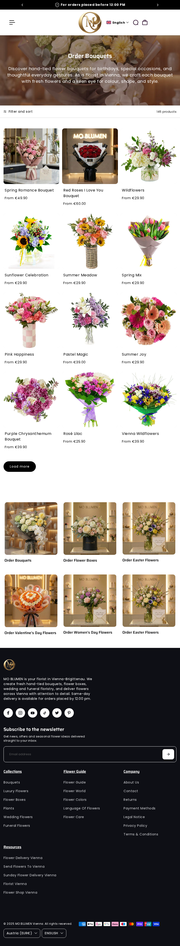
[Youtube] (32, 713)
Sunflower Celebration (27, 275)
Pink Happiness (19, 354)
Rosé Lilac (72, 433)
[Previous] (22, 5)
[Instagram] (20, 713)
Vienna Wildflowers (140, 433)
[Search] (135, 22)
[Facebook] (8, 713)
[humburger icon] (12, 22)
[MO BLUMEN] (90, 22)
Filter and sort (20, 111)
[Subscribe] (168, 754)
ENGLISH (51, 933)
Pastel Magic (75, 354)
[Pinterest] (69, 713)
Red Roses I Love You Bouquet (83, 193)
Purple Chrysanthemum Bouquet (28, 436)
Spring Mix (132, 275)
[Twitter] (57, 713)
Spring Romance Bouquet (29, 190)
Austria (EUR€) (19, 933)
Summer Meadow (80, 275)
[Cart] (144, 22)
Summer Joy (134, 354)
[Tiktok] (44, 713)
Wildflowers (133, 190)
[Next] (157, 5)
